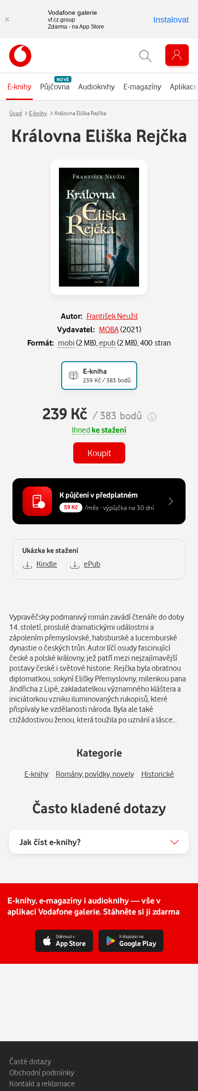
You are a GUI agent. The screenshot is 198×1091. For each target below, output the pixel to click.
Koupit (99, 452)
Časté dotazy (30, 1061)
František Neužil (112, 316)
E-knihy (38, 113)
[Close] (7, 19)
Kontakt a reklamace (42, 1083)
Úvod (15, 113)
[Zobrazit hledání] (145, 56)
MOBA (109, 329)
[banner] (20, 56)
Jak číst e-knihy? (50, 842)
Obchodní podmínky (41, 1072)
